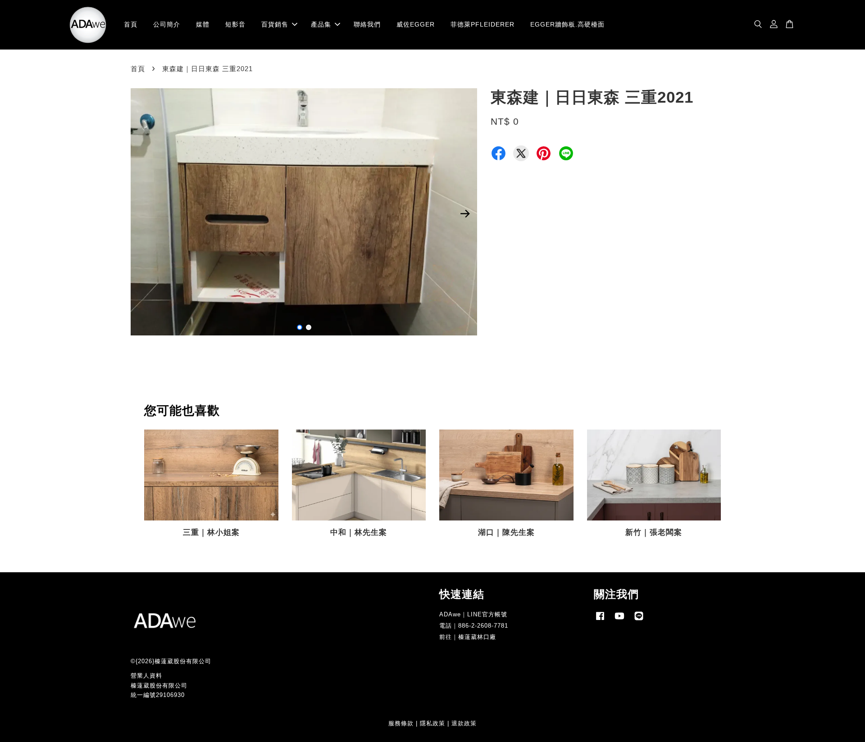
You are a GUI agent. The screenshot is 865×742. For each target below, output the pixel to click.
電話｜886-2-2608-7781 (473, 625)
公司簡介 (166, 24)
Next (465, 213)
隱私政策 (432, 723)
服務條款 (401, 723)
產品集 (321, 24)
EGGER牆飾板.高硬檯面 (567, 24)
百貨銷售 (274, 24)
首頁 (130, 24)
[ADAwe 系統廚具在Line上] (639, 620)
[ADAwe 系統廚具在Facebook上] (600, 620)
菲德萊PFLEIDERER (482, 24)
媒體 (202, 24)
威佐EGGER (415, 24)
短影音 (235, 24)
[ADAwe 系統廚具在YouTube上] (619, 620)
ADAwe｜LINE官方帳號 (473, 614)
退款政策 (464, 723)
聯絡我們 (367, 24)
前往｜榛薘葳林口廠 (467, 636)
